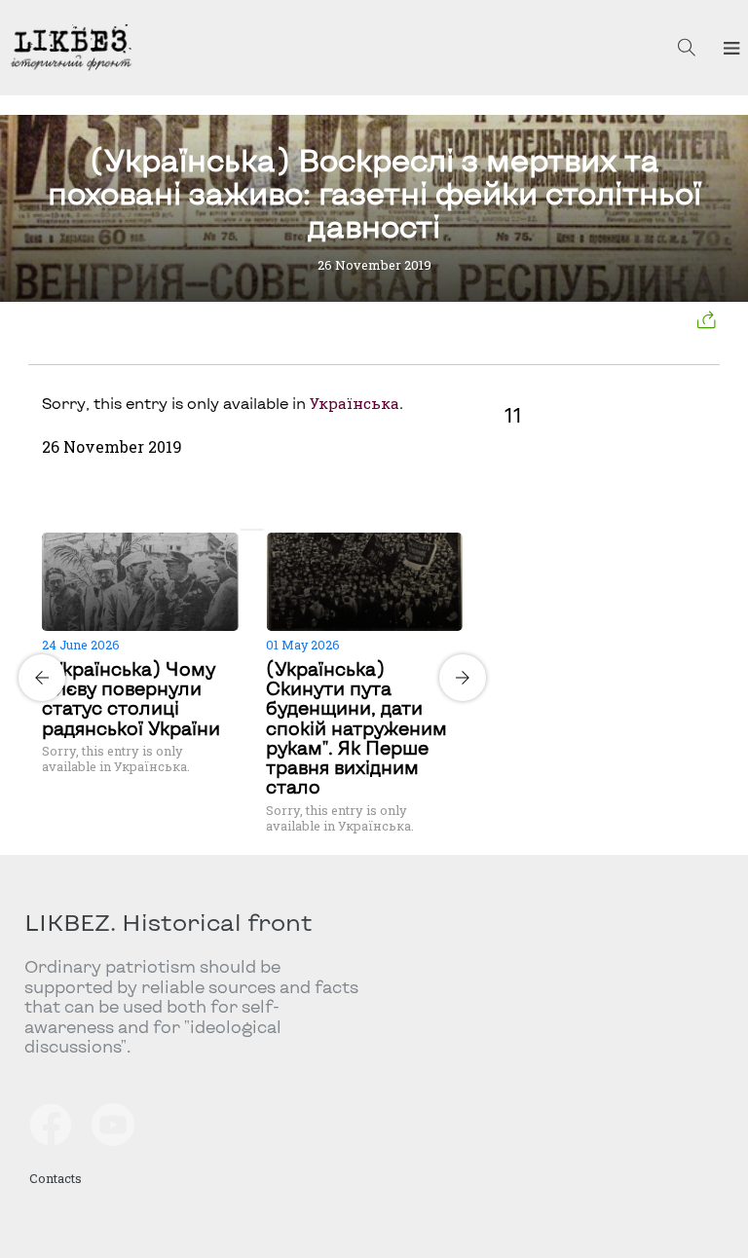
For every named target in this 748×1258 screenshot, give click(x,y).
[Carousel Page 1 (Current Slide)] (246, 530)
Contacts (55, 1178)
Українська (354, 403)
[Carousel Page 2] (258, 530)
